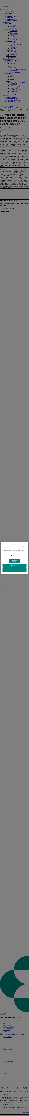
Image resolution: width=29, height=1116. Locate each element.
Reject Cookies (14, 565)
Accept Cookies (14, 570)
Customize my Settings (15, 561)
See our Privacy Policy (6, 555)
